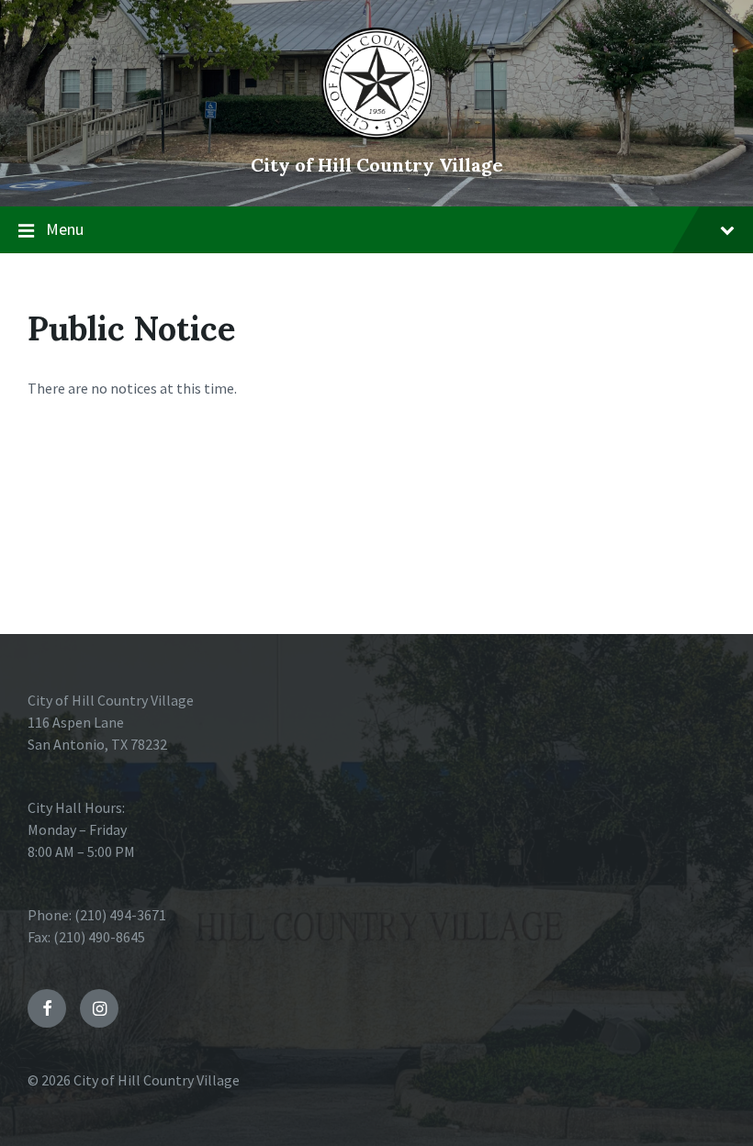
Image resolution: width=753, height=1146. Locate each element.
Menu (65, 228)
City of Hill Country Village (377, 164)
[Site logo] (376, 134)
